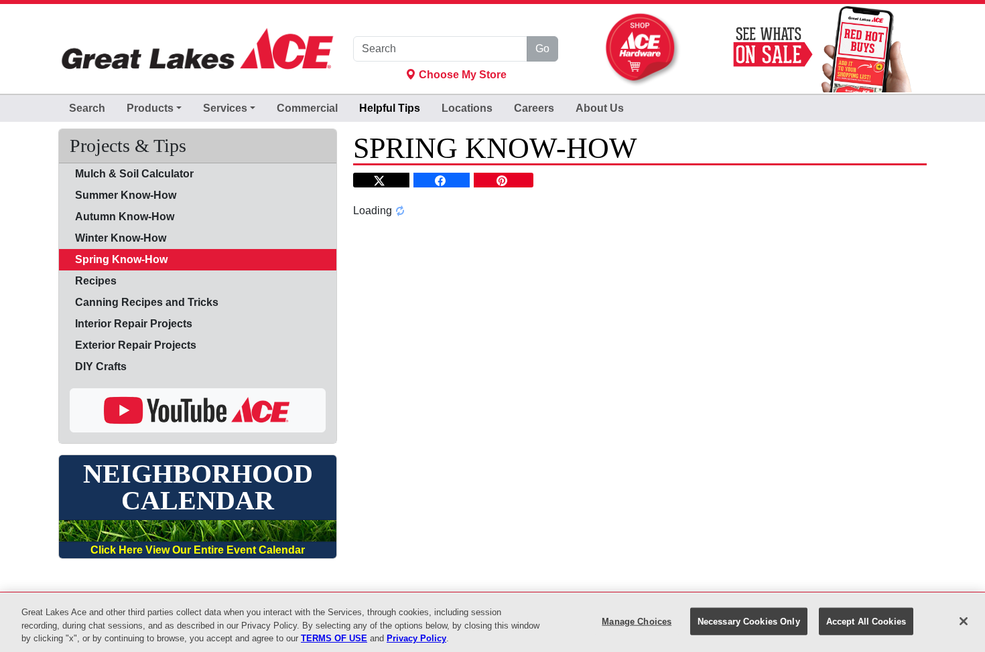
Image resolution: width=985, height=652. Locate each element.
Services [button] (225, 108)
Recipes (96, 281)
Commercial (307, 108)
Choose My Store (461, 74)
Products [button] (150, 108)
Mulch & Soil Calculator (134, 173)
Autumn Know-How (124, 216)
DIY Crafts (101, 366)
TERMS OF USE (334, 638)
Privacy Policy (416, 638)
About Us (600, 108)
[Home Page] (197, 49)
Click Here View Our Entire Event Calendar (197, 550)
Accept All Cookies (866, 621)
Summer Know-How (125, 195)
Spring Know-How (121, 259)
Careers (534, 108)
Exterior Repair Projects (135, 345)
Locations (467, 108)
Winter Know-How (120, 238)
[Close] (963, 621)
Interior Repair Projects (133, 323)
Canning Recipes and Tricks (146, 302)
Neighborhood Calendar (198, 487)
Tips (389, 108)
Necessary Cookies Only (749, 621)
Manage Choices (636, 621)
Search (87, 108)
